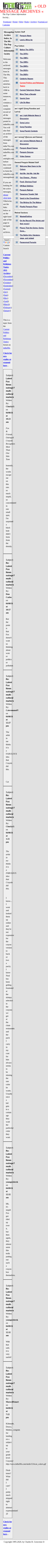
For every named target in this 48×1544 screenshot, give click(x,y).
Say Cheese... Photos (28, 178)
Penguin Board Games (29, 148)
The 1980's (24, 58)
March (6, 304)
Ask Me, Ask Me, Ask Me (29, 173)
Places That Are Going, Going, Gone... (32, 229)
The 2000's (24, 66)
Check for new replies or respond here (7, 359)
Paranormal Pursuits (28, 242)
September (8, 286)
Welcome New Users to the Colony (30, 167)
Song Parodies (26, 127)
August (7, 289)
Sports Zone (25, 98)
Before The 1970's (27, 50)
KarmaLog (42, 22)
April (6, 301)
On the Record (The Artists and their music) (32, 222)
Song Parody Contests (29, 131)
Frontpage (7, 22)
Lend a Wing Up (26, 40)
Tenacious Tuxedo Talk (29, 194)
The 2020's (24, 75)
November (8, 279)
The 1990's (24, 62)
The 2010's (24, 70)
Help (21, 22)
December (8, 276)
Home (15, 22)
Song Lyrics (24, 123)
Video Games (25, 156)
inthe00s (6, 348)
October (7, 283)
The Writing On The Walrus (30, 202)
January (7, 311)
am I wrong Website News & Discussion (31, 142)
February (7, 307)
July (5, 292)
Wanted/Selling (26, 216)
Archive (33, 22)
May (6, 298)
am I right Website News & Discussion (30, 117)
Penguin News (25, 36)
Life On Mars (25, 102)
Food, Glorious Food (28, 182)
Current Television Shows (30, 90)
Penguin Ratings (26, 190)
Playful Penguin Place (28, 207)
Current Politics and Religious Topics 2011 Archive (7, 264)
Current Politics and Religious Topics (32, 84)
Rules (26, 22)
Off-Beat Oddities (26, 186)
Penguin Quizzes (26, 152)
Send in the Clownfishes (29, 198)
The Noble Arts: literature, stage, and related (30, 236)
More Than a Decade (28, 94)
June (6, 295)
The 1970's (24, 54)
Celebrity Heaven (26, 79)
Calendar (6, 25)
